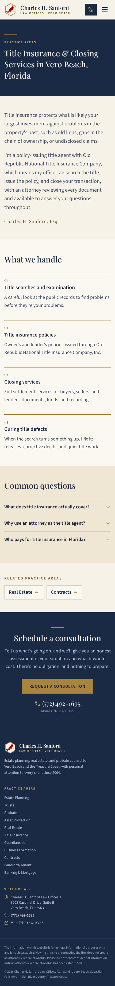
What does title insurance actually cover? (47, 507)
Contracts (61, 592)
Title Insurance (16, 835)
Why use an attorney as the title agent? (44, 523)
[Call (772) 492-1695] (91, 10)
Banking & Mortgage (20, 872)
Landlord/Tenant (18, 865)
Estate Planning (16, 798)
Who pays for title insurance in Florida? (45, 539)
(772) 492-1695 (22, 915)
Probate (10, 812)
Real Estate (20, 592)
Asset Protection (17, 820)
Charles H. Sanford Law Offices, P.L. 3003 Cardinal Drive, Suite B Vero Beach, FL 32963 (38, 903)
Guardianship (15, 842)
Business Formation (20, 850)
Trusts (9, 805)
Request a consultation (57, 686)
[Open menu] (105, 10)
